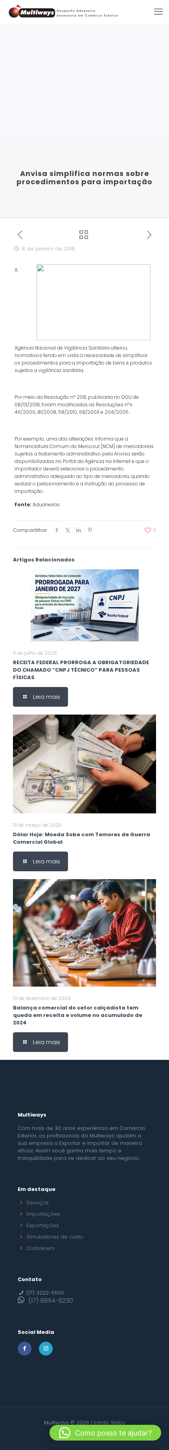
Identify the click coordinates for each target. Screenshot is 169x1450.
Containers (40, 1248)
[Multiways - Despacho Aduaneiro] (63, 12)
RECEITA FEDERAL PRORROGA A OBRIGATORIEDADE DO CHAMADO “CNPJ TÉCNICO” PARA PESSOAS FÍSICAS (81, 670)
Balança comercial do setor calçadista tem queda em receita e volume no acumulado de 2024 (77, 1015)
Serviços (37, 1202)
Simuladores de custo (54, 1237)
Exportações (42, 1225)
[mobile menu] (158, 12)
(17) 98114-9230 (50, 1300)
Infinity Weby (109, 1422)
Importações (43, 1214)
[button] (105, 1433)
